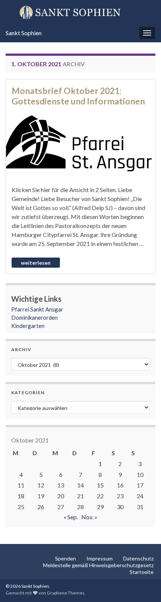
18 (21, 495)
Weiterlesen (36, 263)
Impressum (99, 558)
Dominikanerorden (34, 317)
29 (100, 506)
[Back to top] (144, 585)
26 (40, 506)
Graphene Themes (66, 593)
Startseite (142, 572)
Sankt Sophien (24, 32)
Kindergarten (28, 325)
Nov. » (89, 516)
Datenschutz (138, 558)
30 (120, 506)
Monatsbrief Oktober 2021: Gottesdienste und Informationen (78, 95)
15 (100, 485)
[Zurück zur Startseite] (80, 12)
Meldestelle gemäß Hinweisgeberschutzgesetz (98, 565)
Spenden (65, 558)
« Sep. (71, 516)
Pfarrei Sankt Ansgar (37, 309)
